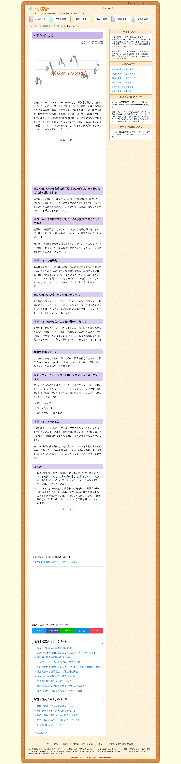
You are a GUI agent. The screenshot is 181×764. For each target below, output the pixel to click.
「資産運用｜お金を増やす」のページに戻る (54, 562)
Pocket (95, 630)
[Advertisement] (67, 162)
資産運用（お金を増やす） (123, 87)
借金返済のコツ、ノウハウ (50, 725)
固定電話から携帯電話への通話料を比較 (57, 671)
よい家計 (41, 9)
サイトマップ (146, 3)
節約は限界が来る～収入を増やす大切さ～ (58, 715)
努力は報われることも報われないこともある (59, 720)
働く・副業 (102, 19)
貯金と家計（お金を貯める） (124, 74)
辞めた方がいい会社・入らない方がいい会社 (59, 690)
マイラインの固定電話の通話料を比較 (56, 676)
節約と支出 (81, 19)
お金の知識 (40, 19)
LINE (67, 630)
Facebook (53, 630)
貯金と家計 (61, 19)
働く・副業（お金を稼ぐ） (123, 82)
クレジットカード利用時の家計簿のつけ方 (58, 662)
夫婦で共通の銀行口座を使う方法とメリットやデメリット (66, 652)
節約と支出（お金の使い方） (124, 78)
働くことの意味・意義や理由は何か (55, 648)
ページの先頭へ (40, 733)
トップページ (133, 3)
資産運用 (122, 19)
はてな (81, 630)
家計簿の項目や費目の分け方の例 (54, 657)
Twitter (39, 630)
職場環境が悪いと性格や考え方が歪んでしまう (61, 686)
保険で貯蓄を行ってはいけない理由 (55, 706)
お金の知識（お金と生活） (123, 69)
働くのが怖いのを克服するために (54, 681)
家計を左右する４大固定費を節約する (56, 710)
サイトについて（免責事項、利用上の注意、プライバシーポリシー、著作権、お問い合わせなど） (90, 744)
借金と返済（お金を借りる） (124, 91)
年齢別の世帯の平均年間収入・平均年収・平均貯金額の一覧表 (68, 667)
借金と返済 (143, 19)
